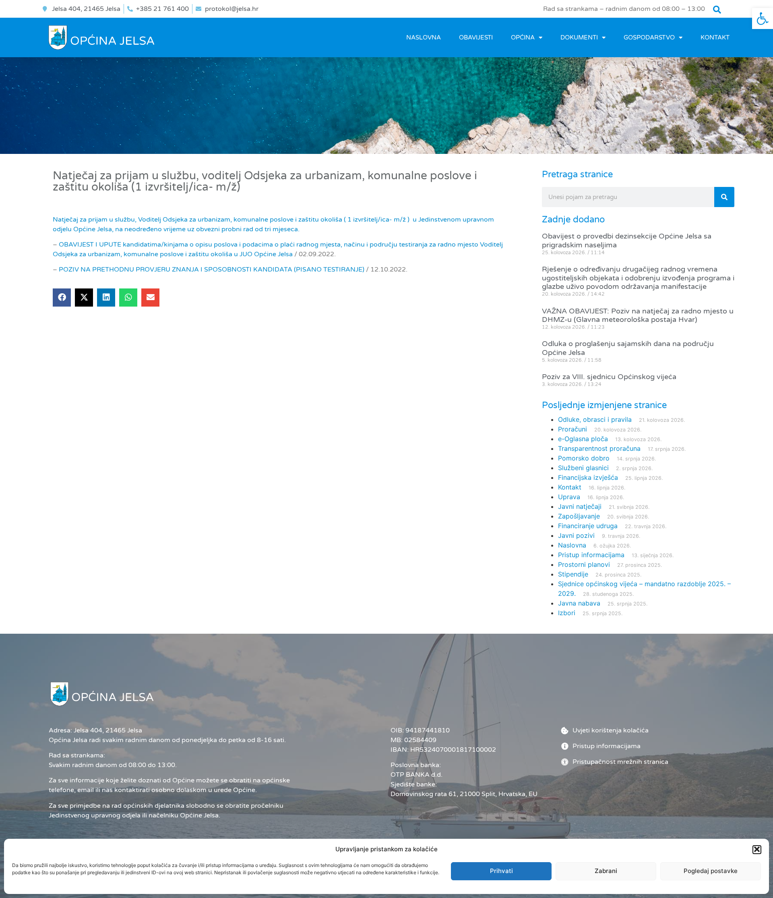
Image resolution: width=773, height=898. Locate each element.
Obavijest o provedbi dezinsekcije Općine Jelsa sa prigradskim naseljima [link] (626, 240)
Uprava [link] (569, 497)
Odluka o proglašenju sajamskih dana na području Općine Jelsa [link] (628, 348)
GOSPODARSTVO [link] (649, 37)
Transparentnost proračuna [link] (599, 448)
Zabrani (606, 871)
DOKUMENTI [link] (579, 37)
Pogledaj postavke (711, 871)
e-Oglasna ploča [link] (583, 439)
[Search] (724, 197)
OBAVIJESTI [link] (476, 37)
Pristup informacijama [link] (591, 555)
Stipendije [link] (573, 574)
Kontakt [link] (715, 37)
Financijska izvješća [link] (588, 477)
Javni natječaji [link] (579, 506)
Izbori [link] (566, 613)
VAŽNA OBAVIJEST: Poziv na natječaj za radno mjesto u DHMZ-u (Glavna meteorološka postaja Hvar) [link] (638, 315)
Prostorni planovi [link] (584, 564)
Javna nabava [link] (579, 603)
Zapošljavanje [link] (579, 516)
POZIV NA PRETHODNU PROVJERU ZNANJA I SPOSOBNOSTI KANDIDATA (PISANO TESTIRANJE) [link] (211, 269)
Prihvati (501, 871)
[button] (757, 849)
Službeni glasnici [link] (583, 468)
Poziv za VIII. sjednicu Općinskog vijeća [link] (609, 376)
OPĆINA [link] (523, 37)
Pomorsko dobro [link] (584, 458)
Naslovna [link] (423, 37)
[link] (762, 18)
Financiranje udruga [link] (588, 526)
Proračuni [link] (572, 429)
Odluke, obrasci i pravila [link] (595, 419)
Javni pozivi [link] (576, 535)
